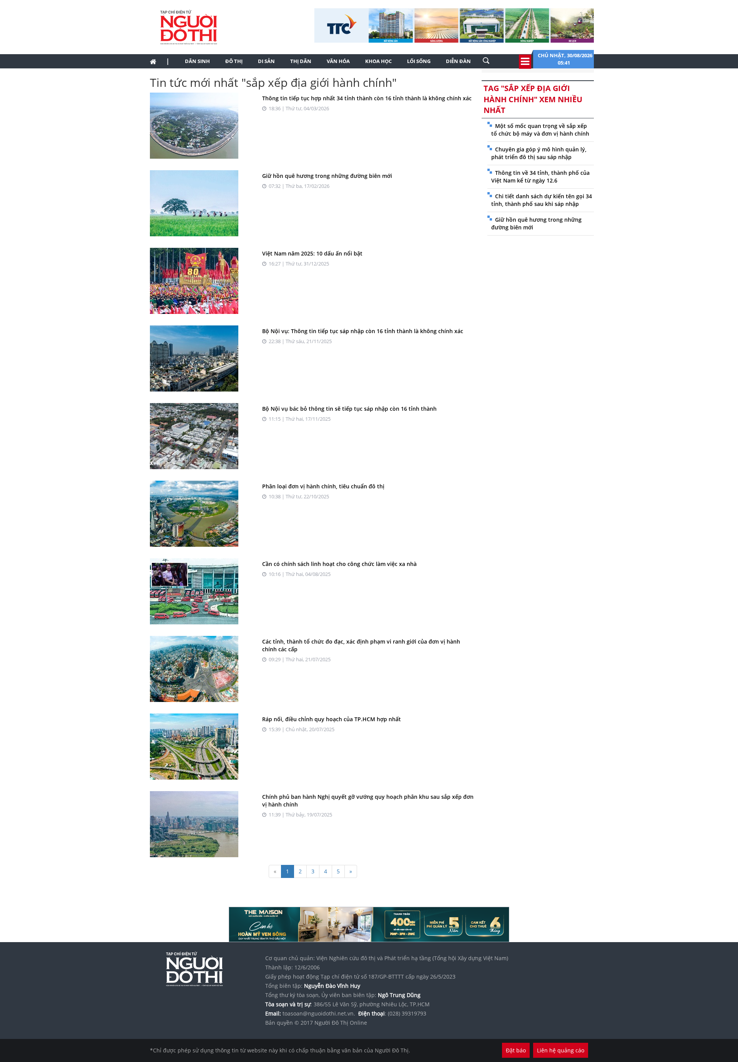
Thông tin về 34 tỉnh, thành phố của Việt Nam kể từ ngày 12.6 (540, 176)
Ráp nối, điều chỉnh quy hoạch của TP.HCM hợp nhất (331, 719)
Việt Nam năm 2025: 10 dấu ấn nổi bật (312, 253)
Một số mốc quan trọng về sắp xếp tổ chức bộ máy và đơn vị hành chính (540, 129)
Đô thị (234, 61)
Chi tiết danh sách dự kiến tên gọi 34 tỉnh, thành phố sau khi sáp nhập (541, 199)
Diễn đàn (458, 61)
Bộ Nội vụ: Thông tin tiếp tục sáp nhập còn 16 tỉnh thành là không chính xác (362, 331)
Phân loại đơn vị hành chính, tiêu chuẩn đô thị (323, 486)
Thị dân (300, 61)
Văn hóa (338, 61)
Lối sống (418, 61)
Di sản (266, 61)
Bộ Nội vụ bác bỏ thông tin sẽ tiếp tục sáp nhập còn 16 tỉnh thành (349, 408)
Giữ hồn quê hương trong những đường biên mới (327, 175)
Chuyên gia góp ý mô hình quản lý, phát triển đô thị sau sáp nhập (539, 153)
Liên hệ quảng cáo (560, 1050)
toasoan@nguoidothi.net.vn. (319, 1013)
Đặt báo (516, 1050)
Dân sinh (197, 61)
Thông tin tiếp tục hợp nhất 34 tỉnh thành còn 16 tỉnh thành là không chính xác (367, 98)
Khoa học (378, 61)
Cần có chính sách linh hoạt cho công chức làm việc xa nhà (339, 564)
